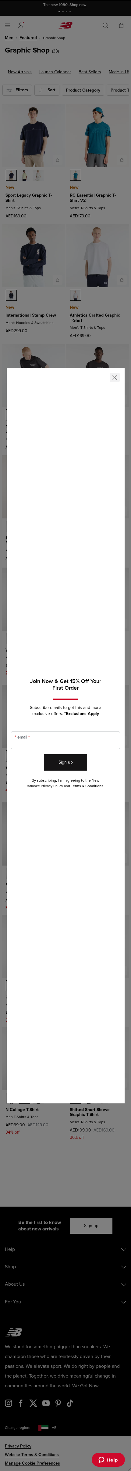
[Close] (115, 377)
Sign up (65, 762)
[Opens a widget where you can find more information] (108, 1460)
